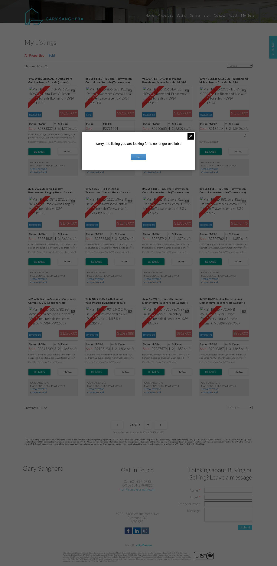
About (233, 15)
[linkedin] (137, 531)
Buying (181, 15)
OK (138, 157)
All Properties (34, 55)
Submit (245, 527)
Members (247, 15)
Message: (193, 511)
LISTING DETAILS (39, 151)
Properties (165, 15)
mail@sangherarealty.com (137, 489)
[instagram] (146, 531)
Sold (52, 55)
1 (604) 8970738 (38, 169)
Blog (207, 15)
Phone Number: (189, 504)
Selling (195, 15)
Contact (219, 15)
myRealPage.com (144, 545)
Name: (194, 490)
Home (149, 15)
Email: (194, 497)
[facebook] (129, 531)
